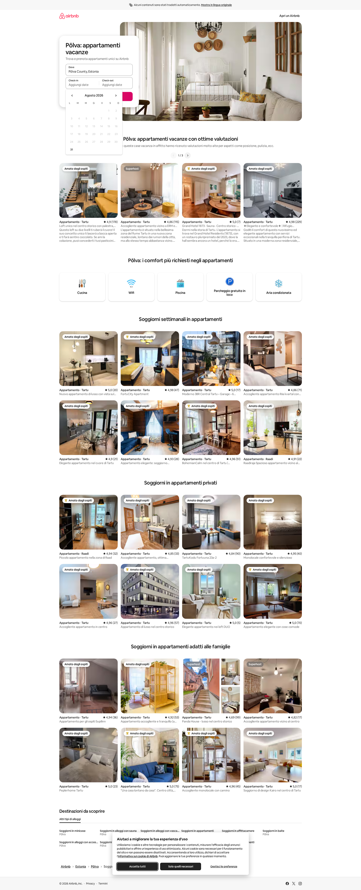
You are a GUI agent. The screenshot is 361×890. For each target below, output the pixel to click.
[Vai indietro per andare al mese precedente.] (72, 95)
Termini (102, 883)
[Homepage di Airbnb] (69, 16)
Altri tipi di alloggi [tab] (70, 819)
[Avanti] (188, 155)
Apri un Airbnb (289, 16)
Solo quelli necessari (180, 866)
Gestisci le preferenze (223, 866)
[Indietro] (174, 155)
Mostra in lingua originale (216, 5)
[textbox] (82, 84)
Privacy (90, 883)
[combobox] (99, 71)
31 (71, 149)
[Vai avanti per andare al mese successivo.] (116, 95)
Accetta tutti (137, 866)
